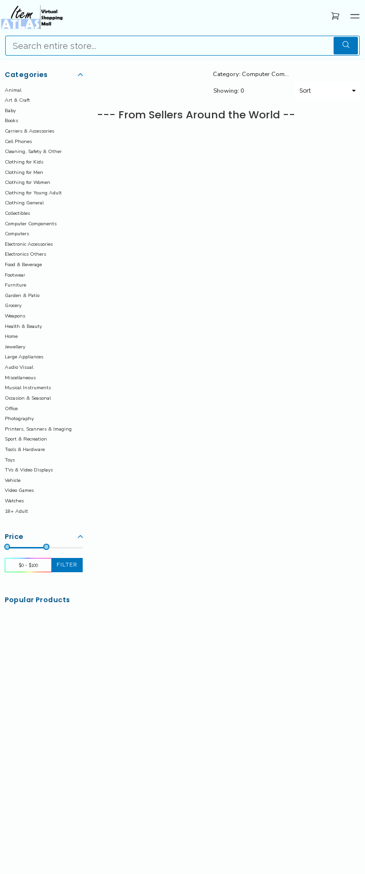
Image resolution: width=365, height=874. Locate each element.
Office (11, 408)
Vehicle (12, 480)
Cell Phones (18, 141)
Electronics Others (25, 254)
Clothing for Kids (24, 161)
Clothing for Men (24, 172)
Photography (19, 418)
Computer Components (31, 223)
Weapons (15, 315)
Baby (10, 110)
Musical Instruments (28, 387)
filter (67, 564)
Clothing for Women (27, 182)
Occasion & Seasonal (28, 398)
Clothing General (24, 202)
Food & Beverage (23, 264)
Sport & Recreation (26, 438)
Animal (13, 90)
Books (11, 120)
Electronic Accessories (29, 244)
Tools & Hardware (25, 449)
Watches (14, 500)
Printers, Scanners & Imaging (38, 428)
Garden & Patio (22, 295)
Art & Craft (17, 100)
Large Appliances (24, 356)
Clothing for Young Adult (33, 192)
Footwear (15, 275)
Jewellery (15, 346)
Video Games (19, 490)
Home (11, 336)
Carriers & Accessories (29, 130)
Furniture (15, 284)
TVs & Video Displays (29, 469)
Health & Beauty (23, 326)
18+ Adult (16, 511)
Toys (10, 459)
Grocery (13, 305)
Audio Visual (19, 367)
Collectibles (17, 213)
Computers (17, 233)
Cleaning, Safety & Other (33, 151)
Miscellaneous (20, 377)
